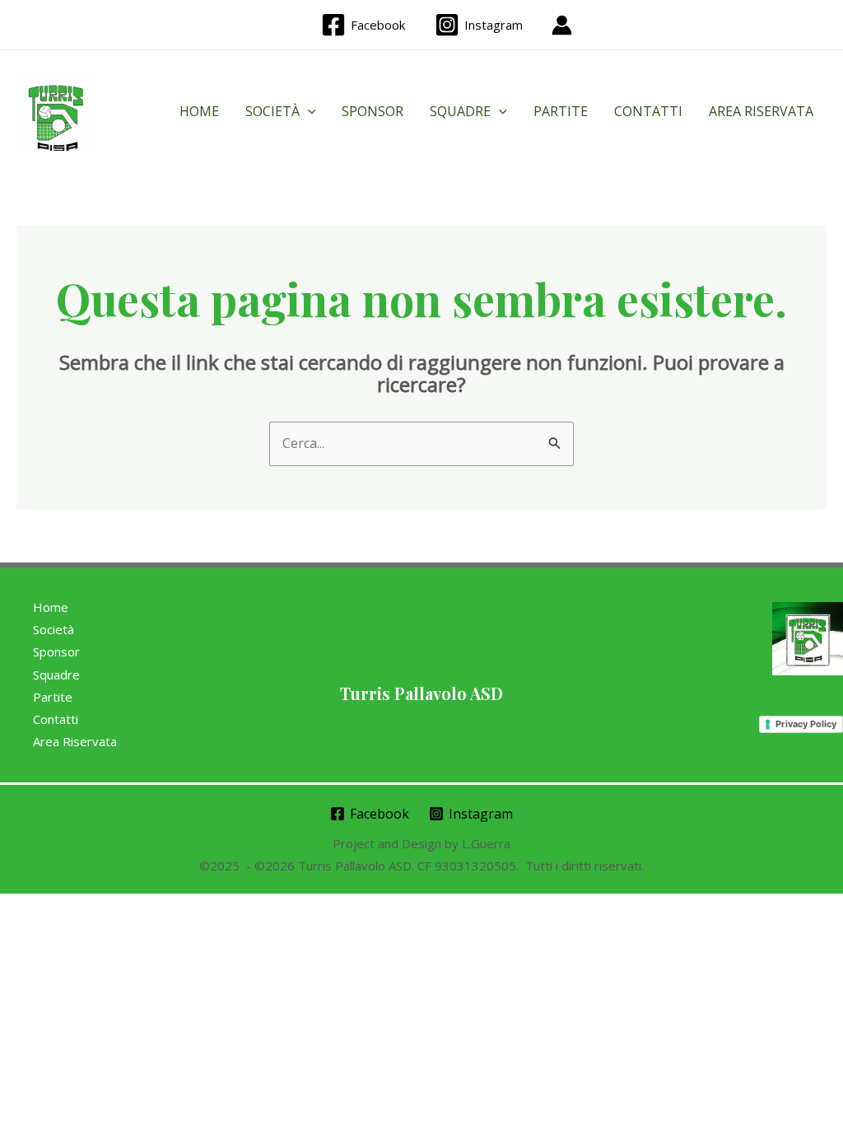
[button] (308, 111)
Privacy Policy (805, 724)
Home (199, 111)
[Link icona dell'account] (562, 25)
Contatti (648, 111)
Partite (560, 111)
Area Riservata (761, 111)
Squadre (460, 111)
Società (272, 111)
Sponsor (372, 111)
